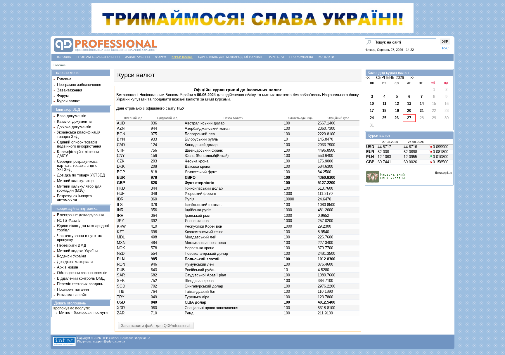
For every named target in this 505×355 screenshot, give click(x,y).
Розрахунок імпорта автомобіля (74, 198)
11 (384, 103)
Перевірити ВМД (71, 245)
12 (397, 103)
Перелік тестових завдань (80, 284)
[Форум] (6, 50)
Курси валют (182, 56)
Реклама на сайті (72, 294)
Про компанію (301, 56)
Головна (64, 56)
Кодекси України (71, 256)
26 (397, 118)
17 (372, 110)
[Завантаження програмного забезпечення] (6, 39)
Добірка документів (74, 127)
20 (409, 110)
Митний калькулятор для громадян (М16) (79, 188)
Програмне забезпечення (98, 56)
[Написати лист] (6, 72)
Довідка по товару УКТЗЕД (81, 175)
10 (372, 103)
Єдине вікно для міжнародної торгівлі (230, 56)
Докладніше (443, 172)
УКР (445, 41)
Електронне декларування (80, 215)
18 (384, 110)
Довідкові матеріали (75, 261)
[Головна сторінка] (6, 28)
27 (409, 118)
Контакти (326, 56)
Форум (160, 56)
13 (409, 103)
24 (372, 118)
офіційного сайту (165, 108)
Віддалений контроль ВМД (81, 278)
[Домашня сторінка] (105, 52)
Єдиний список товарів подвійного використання (79, 144)
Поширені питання (73, 289)
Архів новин (67, 267)
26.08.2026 (416, 141)
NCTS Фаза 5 (68, 220)
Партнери (276, 56)
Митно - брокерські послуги (83, 312)
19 (397, 110)
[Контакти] (6, 61)
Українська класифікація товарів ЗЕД (78, 134)
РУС (445, 48)
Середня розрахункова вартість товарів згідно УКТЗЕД (77, 165)
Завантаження (137, 56)
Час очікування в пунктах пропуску (79, 237)
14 (422, 103)
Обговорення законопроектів (82, 273)
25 (384, 118)
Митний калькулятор (75, 181)
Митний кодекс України (77, 251)
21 (422, 110)
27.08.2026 (390, 141)
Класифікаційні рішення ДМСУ (78, 154)
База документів (71, 116)
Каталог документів (74, 121)
